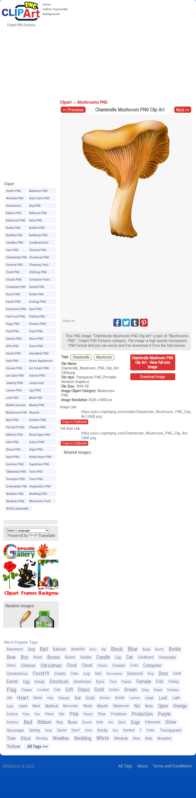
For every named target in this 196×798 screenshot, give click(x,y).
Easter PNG (13, 301)
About (142, 766)
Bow (11, 657)
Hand (158, 689)
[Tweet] (126, 323)
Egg (26, 681)
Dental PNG (36, 287)
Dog (150, 673)
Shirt (122, 722)
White (102, 738)
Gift (69, 690)
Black (117, 649)
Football (43, 690)
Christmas (51, 665)
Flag (11, 689)
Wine (136, 738)
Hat (9, 698)
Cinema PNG (14, 264)
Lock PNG (12, 397)
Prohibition (119, 714)
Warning (42, 738)
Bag (31, 649)
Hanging (173, 690)
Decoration (114, 673)
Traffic (151, 730)
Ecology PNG (37, 301)
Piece (49, 714)
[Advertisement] (98, 61)
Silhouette (152, 722)
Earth (177, 673)
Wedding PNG (38, 494)
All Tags (125, 766)
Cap (118, 657)
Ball (44, 649)
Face (113, 681)
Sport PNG (12, 457)
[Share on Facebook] (117, 323)
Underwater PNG (17, 486)
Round (86, 722)
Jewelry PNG (14, 383)
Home (47, 4)
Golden (114, 690)
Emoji (39, 681)
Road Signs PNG (39, 434)
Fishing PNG (37, 316)
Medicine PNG (38, 191)
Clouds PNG (14, 279)
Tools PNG (36, 471)
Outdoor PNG (37, 420)
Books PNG (13, 228)
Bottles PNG (37, 228)
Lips (10, 706)
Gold (99, 690)
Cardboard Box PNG (39, 243)
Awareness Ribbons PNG (14, 206)
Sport (75, 730)
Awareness (15, 649)
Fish (159, 681)
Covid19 (41, 673)
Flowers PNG (37, 324)
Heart (22, 698)
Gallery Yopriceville (55, 9)
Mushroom (104, 357)
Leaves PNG (14, 390)
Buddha (85, 657)
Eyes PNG (35, 309)
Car (129, 657)
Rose (72, 722)
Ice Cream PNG (39, 368)
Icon (90, 698)
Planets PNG (37, 427)
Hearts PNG (13, 191)
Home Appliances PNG (41, 361)
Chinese (28, 665)
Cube (74, 673)
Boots (159, 649)
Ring (59, 722)
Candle (103, 657)
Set (110, 722)
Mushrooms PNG (17, 412)
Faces (126, 681)
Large (149, 698)
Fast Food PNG (15, 316)
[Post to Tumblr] (135, 323)
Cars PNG (12, 250)
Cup (86, 673)
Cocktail (118, 665)
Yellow (13, 746)
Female (143, 682)
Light (176, 698)
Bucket (70, 657)
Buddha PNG (14, 235)
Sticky (102, 730)
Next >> (182, 110)
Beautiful (78, 649)
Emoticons (82, 681)
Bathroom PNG (15, 220)
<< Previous (73, 110)
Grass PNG (36, 346)
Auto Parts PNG (39, 198)
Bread (37, 657)
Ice (78, 698)
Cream (60, 673)
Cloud (87, 665)
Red (28, 722)
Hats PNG (12, 361)
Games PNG (14, 338)
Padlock (12, 714)
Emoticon (59, 682)
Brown (53, 657)
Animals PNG (14, 198)
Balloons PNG (38, 213)
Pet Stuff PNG (15, 427)
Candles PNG (14, 242)
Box (24, 657)
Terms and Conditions (172, 766)
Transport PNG (15, 479)
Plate (102, 714)
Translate (46, 535)
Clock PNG (13, 272)
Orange (180, 706)
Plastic (88, 714)
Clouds (102, 665)
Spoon (61, 730)
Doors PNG (13, 294)
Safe (99, 722)
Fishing (174, 681)
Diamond (135, 673)
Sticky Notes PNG (40, 457)
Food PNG (12, 331)
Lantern (135, 698)
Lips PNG (35, 390)
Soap (48, 730)
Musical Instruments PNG (40, 413)
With (148, 738)
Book (146, 649)
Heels (37, 698)
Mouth (102, 705)
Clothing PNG (38, 272)
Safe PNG (12, 442)
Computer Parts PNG (39, 280)
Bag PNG (35, 205)
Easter (12, 681)
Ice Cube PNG (15, 375)
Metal (87, 706)
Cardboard (146, 657)
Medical (51, 706)
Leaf (163, 698)
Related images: (78, 452)
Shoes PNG (13, 449)
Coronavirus (17, 673)
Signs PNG (36, 449)
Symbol (128, 730)
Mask (36, 706)
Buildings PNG (38, 235)
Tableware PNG (16, 471)
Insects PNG (37, 375)
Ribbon (44, 722)
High (50, 698)
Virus (26, 738)
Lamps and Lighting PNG (37, 383)
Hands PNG (13, 353)
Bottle (175, 649)
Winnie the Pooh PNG (40, 501)
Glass (83, 690)
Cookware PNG (16, 287)
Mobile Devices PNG (16, 405)
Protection (142, 714)
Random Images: (20, 606)
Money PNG (36, 405)
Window (121, 738)
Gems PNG (36, 338)
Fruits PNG (36, 331)
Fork (57, 689)
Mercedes (70, 706)
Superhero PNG (39, 464)
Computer (152, 665)
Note (149, 706)
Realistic (13, 722)
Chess (11, 665)
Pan (37, 714)
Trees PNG (36, 479)
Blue (132, 649)
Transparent (170, 730)
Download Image (152, 376)
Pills (62, 714)
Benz (93, 649)
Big (104, 649)
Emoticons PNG (16, 309)
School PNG (36, 442)
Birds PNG (35, 220)
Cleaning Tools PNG (39, 265)
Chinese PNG (37, 250)
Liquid (22, 706)
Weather (61, 738)
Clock (72, 665)
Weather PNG (14, 494)
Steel (88, 730)
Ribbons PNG (14, 434)
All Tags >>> (36, 746)
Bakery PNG (13, 213)
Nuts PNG (12, 420)
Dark (98, 673)
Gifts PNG (12, 346)
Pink (74, 714)
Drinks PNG (36, 294)
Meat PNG (35, 397)
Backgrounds (51, 14)
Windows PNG (15, 501)
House (64, 697)
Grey (145, 689)
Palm (26, 714)
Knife (120, 697)
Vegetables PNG (40, 486)
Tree (11, 738)
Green (130, 689)
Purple (164, 714)
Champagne (167, 657)
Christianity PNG (16, 257)
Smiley (34, 730)
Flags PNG (12, 324)
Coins (134, 665)
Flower (27, 689)
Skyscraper (15, 730)
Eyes (100, 681)
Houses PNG (14, 368)
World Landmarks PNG (17, 509)
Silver (170, 722)
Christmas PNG (39, 257)
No (137, 706)
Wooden (164, 738)
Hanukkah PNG (39, 353)
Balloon (59, 649)
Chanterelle (81, 357)
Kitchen (105, 698)
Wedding (82, 738)
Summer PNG (15, 464)
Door (163, 673)
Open (163, 706)
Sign (135, 722)
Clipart (9, 183)
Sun (115, 730)
